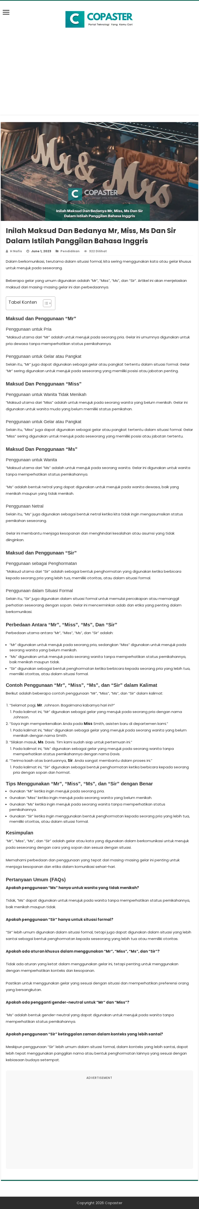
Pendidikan (70, 251)
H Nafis (16, 251)
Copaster (113, 1202)
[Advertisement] (99, 81)
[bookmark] (7, 15)
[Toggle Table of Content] (44, 303)
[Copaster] (99, 19)
